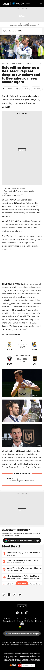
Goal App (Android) (9, 621)
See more (22, 583)
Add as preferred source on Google (23, 540)
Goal (12, 642)
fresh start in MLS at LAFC (26, 206)
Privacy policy (29, 619)
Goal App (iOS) (22, 621)
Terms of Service (17, 619)
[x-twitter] (22, 613)
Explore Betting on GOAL (12, 31)
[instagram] (27, 613)
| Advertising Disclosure (15, 25)
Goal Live (31, 621)
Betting (38, 621)
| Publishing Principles (29, 25)
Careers (37, 619)
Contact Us (7, 619)
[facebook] (17, 613)
